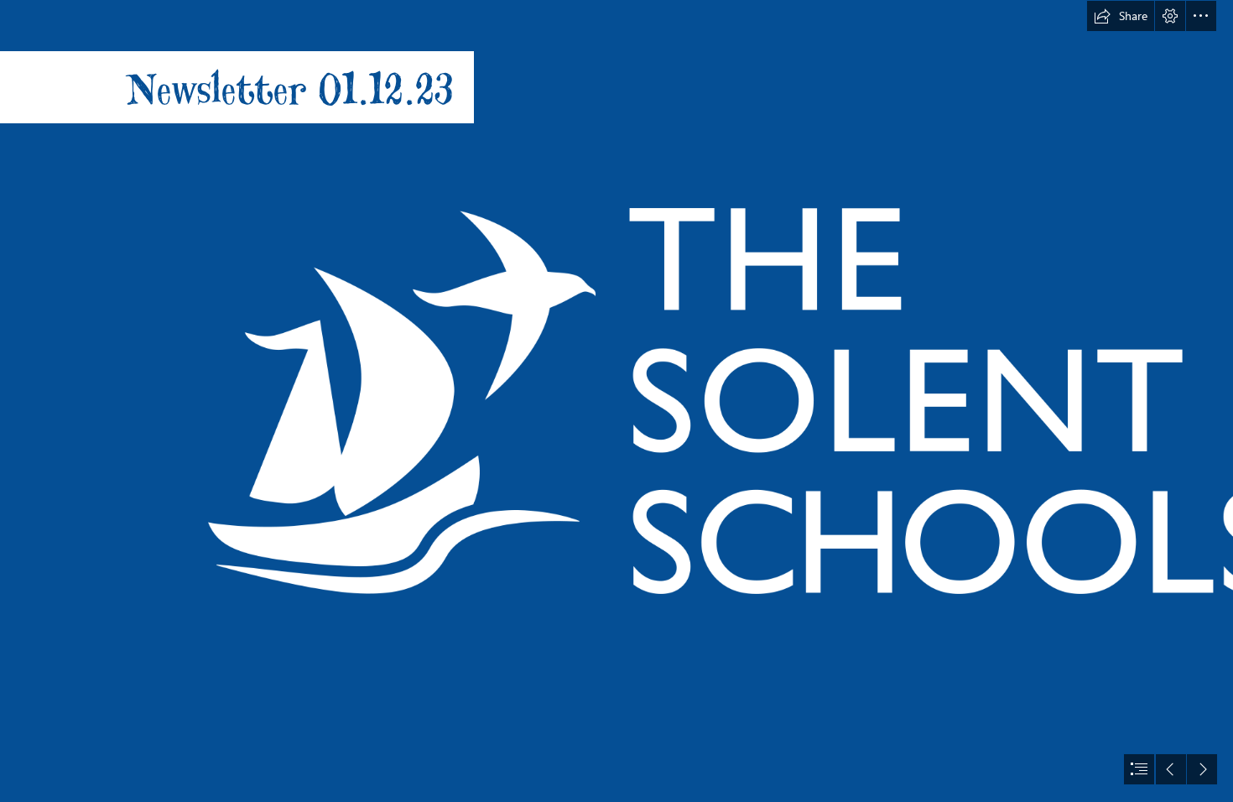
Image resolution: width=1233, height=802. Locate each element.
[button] (1120, 16)
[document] (616, 401)
